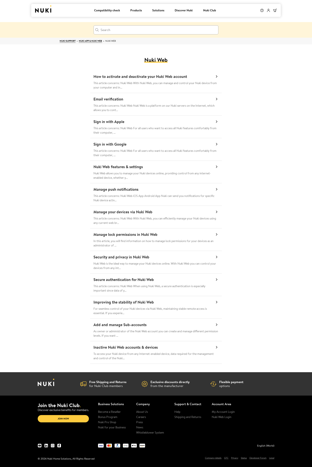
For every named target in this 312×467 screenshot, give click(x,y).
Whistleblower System (150, 432)
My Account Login (223, 412)
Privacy (234, 458)
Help (177, 412)
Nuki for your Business (112, 427)
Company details (213, 458)
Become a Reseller (109, 412)
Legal (271, 458)
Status (244, 458)
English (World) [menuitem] (265, 446)
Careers (141, 417)
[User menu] (268, 10)
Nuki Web (110, 41)
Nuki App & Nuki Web (90, 41)
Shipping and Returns (187, 417)
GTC (226, 458)
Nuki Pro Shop (107, 422)
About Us (142, 412)
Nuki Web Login (221, 417)
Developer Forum (257, 458)
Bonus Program (107, 417)
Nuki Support (68, 41)
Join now (63, 418)
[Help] (262, 10)
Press (139, 422)
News (139, 427)
